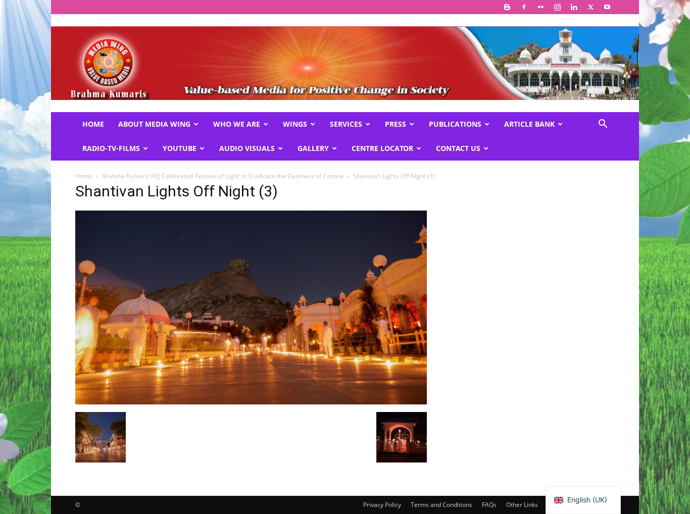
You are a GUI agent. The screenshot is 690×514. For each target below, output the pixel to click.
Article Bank (529, 124)
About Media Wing (154, 124)
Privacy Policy (382, 504)
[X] (590, 7)
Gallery (313, 148)
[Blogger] (507, 7)
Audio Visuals (247, 148)
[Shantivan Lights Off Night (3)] (251, 401)
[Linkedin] (573, 7)
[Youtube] (607, 7)
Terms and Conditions (441, 504)
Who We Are (236, 124)
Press (395, 124)
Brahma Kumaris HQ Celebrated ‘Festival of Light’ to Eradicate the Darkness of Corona (222, 176)
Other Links (522, 504)
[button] (602, 125)
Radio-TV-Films (111, 148)
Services (346, 124)
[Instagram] (557, 7)
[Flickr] (540, 7)
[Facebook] (523, 7)
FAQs (489, 504)
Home (93, 124)
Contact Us (458, 148)
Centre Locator (382, 148)
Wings (295, 124)
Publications (455, 124)
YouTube (179, 148)
